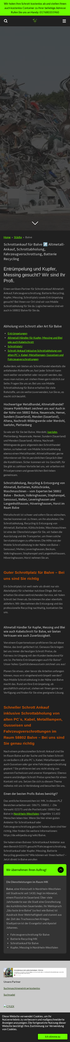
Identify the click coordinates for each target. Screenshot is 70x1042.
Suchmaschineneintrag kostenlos (22, 988)
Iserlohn (52, 431)
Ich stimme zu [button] (52, 1036)
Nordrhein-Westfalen (26, 813)
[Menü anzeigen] (64, 21)
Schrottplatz (15, 346)
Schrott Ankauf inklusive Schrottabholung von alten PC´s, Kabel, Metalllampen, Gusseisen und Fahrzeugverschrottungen (36, 355)
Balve (28, 237)
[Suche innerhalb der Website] (6, 21)
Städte (18, 237)
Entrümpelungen (17, 333)
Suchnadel (9, 994)
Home (7, 237)
